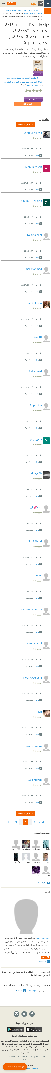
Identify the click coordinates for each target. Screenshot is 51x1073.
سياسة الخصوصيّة (32, 1068)
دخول (3, 3)
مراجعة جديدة (24, 124)
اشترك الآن (27, 104)
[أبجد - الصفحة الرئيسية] (33, 3)
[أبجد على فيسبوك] (32, 1014)
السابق (41, 822)
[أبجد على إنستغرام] (16, 1014)
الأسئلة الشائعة (22, 1056)
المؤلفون (23, 1059)
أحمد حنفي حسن (32, 85)
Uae (48, 875)
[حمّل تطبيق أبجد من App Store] (34, 1029)
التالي (9, 822)
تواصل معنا (34, 1056)
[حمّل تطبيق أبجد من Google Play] (15, 1029)
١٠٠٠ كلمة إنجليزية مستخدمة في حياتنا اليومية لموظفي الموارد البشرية (24, 11)
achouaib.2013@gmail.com (36, 849)
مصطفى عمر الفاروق (26, 849)
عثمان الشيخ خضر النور (46, 862)
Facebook (40, 148)
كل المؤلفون (42, 961)
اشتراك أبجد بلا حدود (8, 1056)
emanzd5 (36, 862)
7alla (48, 849)
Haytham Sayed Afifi (16, 849)
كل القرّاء (42, 882)
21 (16, 822)
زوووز (38, 875)
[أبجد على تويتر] (24, 1014)
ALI (28, 862)
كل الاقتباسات (17, 990)
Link (31, 148)
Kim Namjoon (32, 990)
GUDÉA (17, 862)
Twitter (36, 148)
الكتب (43, 1056)
